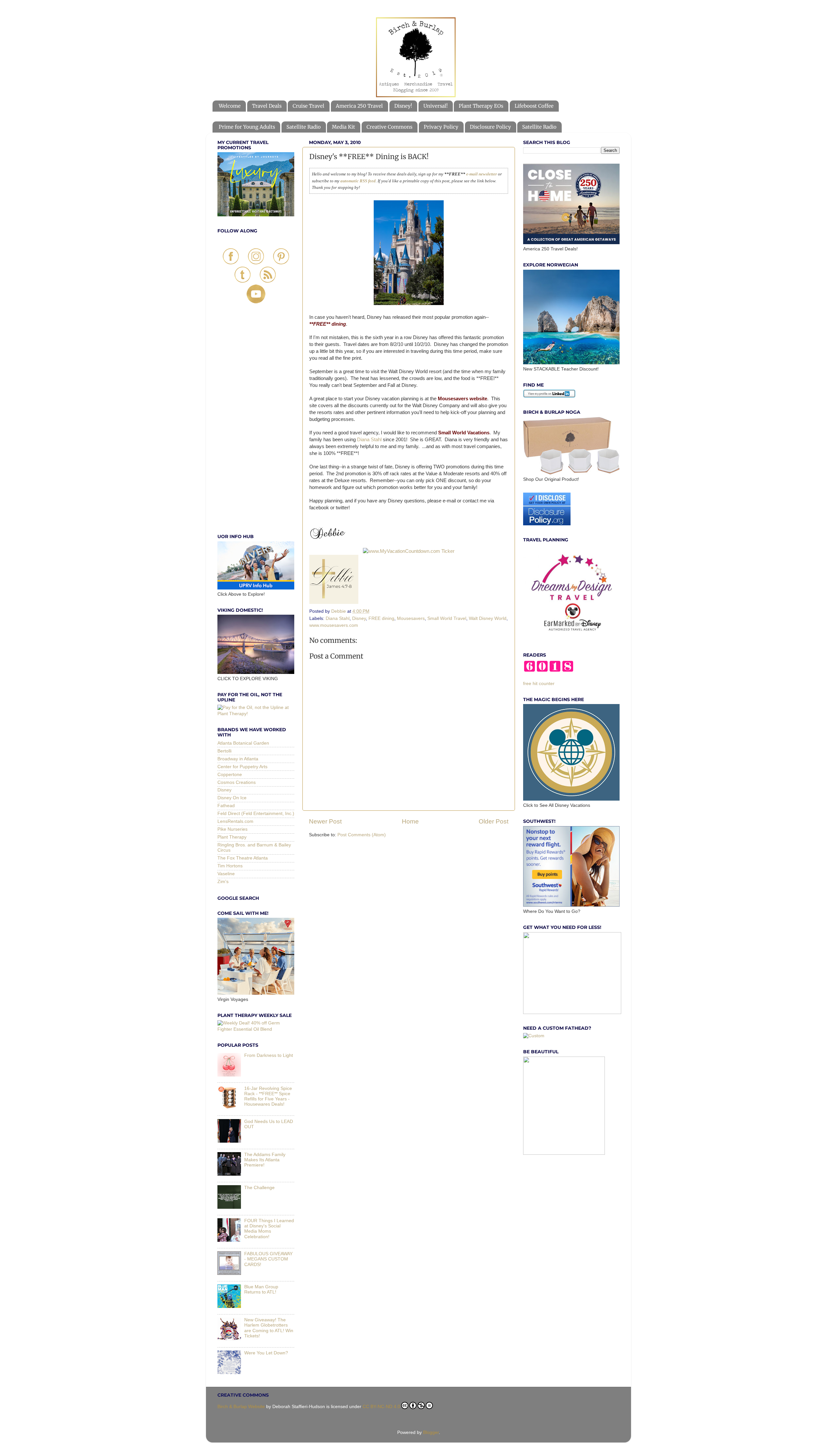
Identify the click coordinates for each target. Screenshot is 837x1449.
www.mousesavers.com (333, 625)
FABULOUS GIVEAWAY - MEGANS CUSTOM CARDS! (268, 1259)
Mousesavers (411, 618)
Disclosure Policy (490, 127)
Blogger (431, 1432)
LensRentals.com (235, 821)
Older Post (493, 821)
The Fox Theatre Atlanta (242, 858)
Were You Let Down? (266, 1352)
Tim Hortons (230, 865)
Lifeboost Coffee (534, 106)
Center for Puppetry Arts (242, 766)
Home (410, 821)
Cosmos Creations (236, 782)
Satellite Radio (303, 127)
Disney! (403, 106)
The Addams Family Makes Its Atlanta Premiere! (264, 1160)
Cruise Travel (308, 106)
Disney (359, 618)
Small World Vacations (463, 432)
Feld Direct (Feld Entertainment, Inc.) (255, 813)
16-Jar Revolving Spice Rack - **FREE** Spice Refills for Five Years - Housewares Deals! (268, 1096)
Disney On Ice (232, 797)
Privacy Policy (441, 127)
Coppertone (229, 774)
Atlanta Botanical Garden (243, 743)
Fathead (226, 805)
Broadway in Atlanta (237, 758)
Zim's (223, 881)
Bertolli (224, 751)
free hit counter (539, 683)
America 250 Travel (359, 106)
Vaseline (226, 873)
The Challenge (259, 1187)
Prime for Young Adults (247, 127)
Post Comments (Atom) (361, 834)
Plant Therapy (232, 837)
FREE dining (381, 618)
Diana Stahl (369, 439)
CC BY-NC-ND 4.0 (381, 1406)
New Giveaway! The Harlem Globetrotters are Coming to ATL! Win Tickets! (268, 1327)
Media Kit (343, 127)
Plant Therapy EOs (481, 106)
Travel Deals (267, 106)
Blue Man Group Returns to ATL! (261, 1289)
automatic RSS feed (358, 180)
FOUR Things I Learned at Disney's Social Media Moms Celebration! (269, 1228)
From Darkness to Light (268, 1055)
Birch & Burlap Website (241, 1406)
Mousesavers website (462, 398)
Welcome (230, 106)
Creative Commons (389, 127)
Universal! (435, 106)
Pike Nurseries (232, 829)
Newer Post (325, 821)
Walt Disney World (487, 618)
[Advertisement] (255, 426)
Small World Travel (446, 618)
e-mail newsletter (481, 174)
